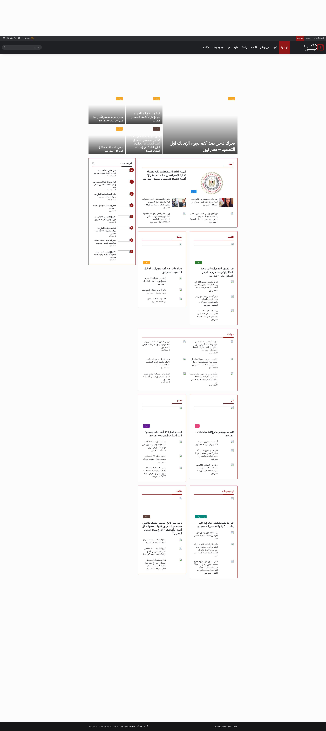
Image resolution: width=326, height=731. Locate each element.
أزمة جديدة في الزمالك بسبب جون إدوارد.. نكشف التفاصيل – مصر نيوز (144, 116)
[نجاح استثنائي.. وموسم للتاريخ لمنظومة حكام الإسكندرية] (180, 539)
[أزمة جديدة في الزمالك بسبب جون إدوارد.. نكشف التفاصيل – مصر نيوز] (144, 109)
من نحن (115, 726)
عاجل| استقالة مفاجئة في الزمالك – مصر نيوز (110, 149)
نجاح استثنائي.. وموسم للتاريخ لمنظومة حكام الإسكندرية (154, 541)
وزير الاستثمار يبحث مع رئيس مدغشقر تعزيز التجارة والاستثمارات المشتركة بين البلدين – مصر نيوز (206, 300)
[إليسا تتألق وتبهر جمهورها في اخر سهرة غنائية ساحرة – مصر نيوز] (232, 532)
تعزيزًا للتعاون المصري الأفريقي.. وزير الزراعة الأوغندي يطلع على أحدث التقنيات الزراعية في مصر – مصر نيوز (206, 286)
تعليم (236, 47)
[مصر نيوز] (313, 47)
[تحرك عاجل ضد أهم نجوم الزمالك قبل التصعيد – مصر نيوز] (200, 124)
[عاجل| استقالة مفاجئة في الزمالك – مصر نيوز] (107, 139)
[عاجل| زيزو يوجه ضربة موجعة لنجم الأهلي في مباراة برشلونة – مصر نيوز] (125, 255)
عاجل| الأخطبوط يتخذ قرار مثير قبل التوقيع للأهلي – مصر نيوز (105, 218)
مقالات (206, 47)
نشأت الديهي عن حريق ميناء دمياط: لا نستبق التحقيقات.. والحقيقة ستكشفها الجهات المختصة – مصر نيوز (204, 378)
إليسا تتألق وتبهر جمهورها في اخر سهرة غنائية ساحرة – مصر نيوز (206, 535)
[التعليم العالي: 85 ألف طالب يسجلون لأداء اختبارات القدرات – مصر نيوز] (180, 456)
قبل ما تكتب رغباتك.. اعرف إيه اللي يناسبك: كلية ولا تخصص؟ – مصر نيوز (215, 524)
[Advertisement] (163, 18)
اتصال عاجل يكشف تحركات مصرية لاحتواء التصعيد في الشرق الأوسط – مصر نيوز (156, 376)
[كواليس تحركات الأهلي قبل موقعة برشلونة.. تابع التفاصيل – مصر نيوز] (125, 231)
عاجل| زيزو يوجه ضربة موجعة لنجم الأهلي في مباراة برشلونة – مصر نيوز (105, 254)
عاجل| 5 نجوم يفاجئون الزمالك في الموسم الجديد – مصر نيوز (105, 241)
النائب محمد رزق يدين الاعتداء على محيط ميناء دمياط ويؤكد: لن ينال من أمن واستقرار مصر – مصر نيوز (204, 362)
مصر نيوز (217, 726)
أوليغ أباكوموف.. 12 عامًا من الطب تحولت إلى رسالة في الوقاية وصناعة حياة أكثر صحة (154, 551)
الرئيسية (284, 47)
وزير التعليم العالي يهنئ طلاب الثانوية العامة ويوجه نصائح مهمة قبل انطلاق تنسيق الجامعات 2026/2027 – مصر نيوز (156, 218)
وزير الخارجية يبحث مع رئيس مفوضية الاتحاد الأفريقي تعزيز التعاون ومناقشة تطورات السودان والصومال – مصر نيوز (205, 346)
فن (229, 47)
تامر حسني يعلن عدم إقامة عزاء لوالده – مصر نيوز (214, 433)
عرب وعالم (264, 47)
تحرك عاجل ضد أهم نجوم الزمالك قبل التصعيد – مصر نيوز (202, 146)
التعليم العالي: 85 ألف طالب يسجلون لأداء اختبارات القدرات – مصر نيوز (154, 459)
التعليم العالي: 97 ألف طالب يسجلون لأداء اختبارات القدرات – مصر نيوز (163, 433)
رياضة (244, 47)
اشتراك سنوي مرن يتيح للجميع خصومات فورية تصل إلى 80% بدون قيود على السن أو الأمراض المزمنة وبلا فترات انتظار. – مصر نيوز (206, 567)
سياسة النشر (93, 726)
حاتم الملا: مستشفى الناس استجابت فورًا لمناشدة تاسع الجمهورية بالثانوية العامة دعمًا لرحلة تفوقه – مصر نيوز (156, 203)
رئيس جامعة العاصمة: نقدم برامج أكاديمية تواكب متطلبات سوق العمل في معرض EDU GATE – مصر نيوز (154, 472)
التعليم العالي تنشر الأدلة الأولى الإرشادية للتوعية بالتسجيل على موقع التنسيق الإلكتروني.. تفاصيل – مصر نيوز (154, 446)
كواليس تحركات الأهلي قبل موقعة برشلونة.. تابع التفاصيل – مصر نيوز (104, 231)
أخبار (275, 47)
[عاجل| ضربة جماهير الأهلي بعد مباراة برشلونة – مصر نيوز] (107, 109)
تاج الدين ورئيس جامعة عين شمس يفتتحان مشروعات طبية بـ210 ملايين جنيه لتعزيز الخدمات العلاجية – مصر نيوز (204, 218)
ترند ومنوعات (218, 47)
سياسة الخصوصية (105, 726)
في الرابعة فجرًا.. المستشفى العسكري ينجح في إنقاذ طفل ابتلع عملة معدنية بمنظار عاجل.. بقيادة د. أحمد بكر (155, 564)
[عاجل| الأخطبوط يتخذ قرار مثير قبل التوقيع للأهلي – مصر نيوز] (125, 220)
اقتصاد (254, 47)
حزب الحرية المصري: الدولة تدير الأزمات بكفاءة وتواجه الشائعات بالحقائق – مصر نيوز (158, 362)
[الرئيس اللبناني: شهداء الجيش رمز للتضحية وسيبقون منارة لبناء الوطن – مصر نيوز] (184, 341)
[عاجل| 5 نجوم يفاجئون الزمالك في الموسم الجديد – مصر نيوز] (125, 244)
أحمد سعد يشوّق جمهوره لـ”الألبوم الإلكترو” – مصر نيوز (207, 443)
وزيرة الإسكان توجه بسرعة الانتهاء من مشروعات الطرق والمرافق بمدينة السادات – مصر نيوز (207, 315)
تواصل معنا (124, 726)
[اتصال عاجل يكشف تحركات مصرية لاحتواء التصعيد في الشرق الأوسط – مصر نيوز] (184, 373)
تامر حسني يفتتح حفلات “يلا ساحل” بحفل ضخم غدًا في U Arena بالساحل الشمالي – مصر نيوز (206, 455)
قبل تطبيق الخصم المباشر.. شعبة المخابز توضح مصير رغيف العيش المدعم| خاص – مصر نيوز (217, 272)
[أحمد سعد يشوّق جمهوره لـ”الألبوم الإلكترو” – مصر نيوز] (232, 441)
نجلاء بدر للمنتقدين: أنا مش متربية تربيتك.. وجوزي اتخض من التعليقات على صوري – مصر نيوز (207, 469)
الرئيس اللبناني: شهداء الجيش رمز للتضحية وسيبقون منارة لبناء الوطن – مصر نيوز (156, 344)
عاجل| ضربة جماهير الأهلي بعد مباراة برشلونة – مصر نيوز (108, 118)
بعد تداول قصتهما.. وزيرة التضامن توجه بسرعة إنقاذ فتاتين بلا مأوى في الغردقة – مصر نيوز (204, 202)
